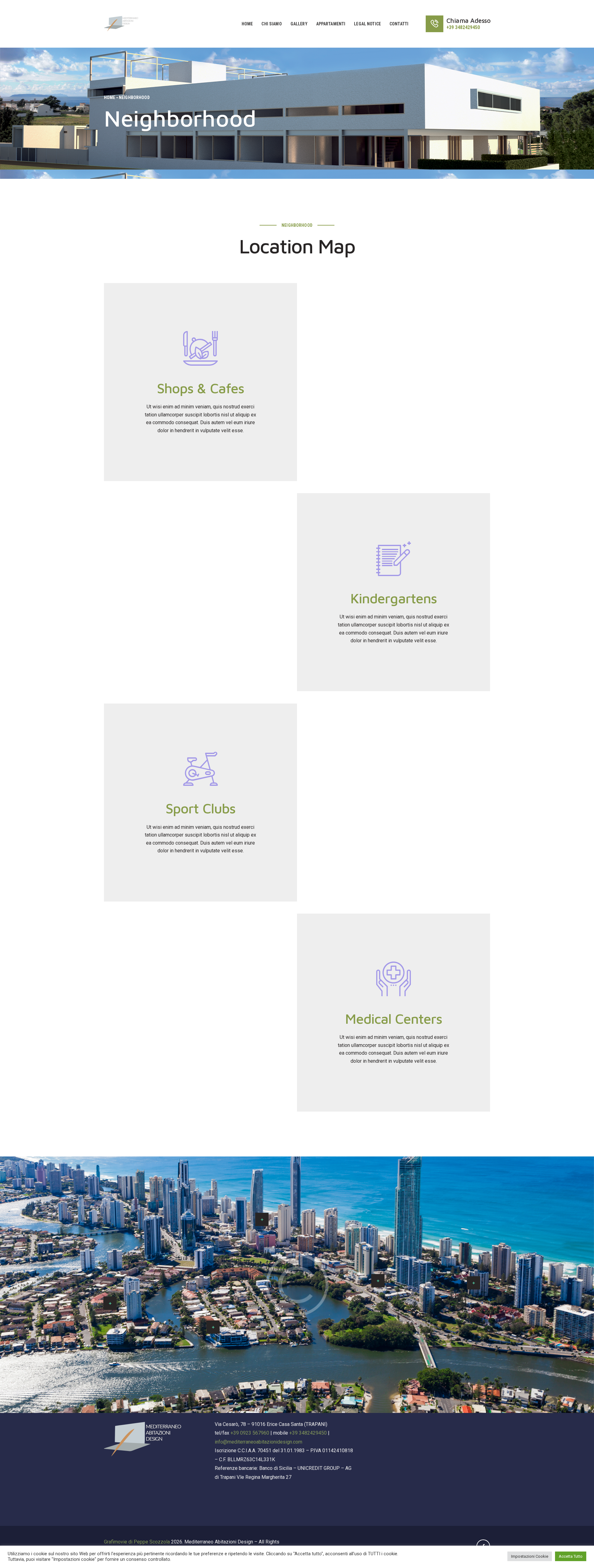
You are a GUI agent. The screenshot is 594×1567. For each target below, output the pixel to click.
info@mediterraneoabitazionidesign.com (258, 1442)
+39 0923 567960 (249, 1433)
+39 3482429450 (308, 1433)
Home (109, 97)
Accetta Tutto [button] (571, 1556)
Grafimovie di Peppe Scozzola (137, 1542)
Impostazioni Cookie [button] (529, 1556)
